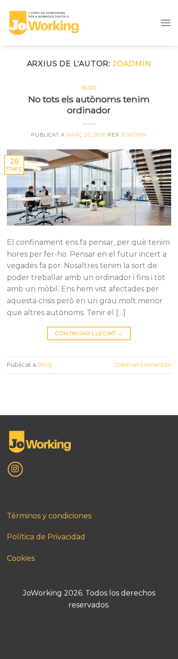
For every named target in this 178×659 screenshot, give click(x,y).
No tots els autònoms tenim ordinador (89, 105)
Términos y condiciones (49, 515)
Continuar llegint (89, 333)
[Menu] (165, 22)
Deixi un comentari (143, 364)
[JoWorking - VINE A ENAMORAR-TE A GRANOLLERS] (44, 23)
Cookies (21, 558)
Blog (89, 87)
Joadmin (132, 63)
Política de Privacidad (46, 536)
